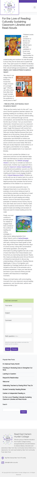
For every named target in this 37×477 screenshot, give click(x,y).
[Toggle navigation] (34, 7)
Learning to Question (9, 374)
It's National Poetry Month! (11, 364)
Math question (9, 336)
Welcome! (6, 381)
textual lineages (23, 238)
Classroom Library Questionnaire (19, 167)
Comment (8, 320)
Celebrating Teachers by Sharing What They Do (18, 385)
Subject (7, 313)
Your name (8, 305)
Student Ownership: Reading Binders (14, 389)
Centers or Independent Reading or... (14, 393)
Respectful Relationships (10, 378)
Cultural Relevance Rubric (15, 175)
